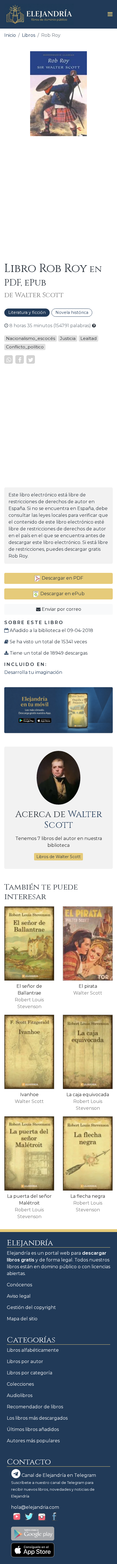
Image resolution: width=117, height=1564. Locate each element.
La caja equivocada (87, 1094)
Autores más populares (33, 1440)
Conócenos (19, 1284)
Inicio (10, 35)
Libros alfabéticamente (33, 1350)
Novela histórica (71, 312)
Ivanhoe (29, 1094)
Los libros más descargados (37, 1418)
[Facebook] (19, 359)
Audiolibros (19, 1395)
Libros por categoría (29, 1373)
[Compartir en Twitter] (30, 359)
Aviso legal (19, 1296)
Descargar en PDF (62, 578)
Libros (28, 35)
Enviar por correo (61, 609)
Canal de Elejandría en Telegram (58, 1475)
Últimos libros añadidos (33, 1429)
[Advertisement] (58, 199)
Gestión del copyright (31, 1307)
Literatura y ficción (27, 312)
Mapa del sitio (22, 1318)
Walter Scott (73, 819)
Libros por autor (25, 1361)
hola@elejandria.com (35, 1507)
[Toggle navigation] (108, 14)
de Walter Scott (34, 295)
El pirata (88, 986)
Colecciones (20, 1384)
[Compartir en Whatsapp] (8, 359)
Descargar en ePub (62, 593)
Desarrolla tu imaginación (33, 672)
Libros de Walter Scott (58, 856)
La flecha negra (87, 1196)
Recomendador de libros (35, 1406)
